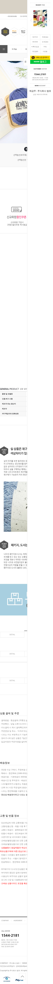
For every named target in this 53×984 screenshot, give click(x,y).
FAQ (45, 47)
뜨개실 (14, 49)
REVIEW (35, 42)
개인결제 (35, 51)
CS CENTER (24, 16)
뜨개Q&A (45, 42)
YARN (14, 31)
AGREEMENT (18, 920)
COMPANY (5, 920)
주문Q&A (45, 37)
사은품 (45, 51)
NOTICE (35, 37)
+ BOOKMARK (12, 16)
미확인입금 (35, 47)
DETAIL (12, 634)
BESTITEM (23, 31)
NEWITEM (5, 31)
